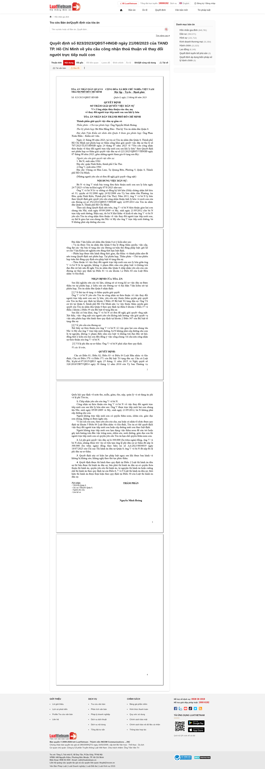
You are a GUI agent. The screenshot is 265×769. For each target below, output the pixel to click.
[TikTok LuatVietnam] (190, 709)
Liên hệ (55, 719)
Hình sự (183, 38)
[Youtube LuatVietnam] (185, 709)
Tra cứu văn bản (98, 704)
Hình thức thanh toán (139, 709)
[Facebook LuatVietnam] (175, 709)
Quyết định (160, 10)
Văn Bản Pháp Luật (58, 766)
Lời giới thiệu (58, 704)
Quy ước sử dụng (137, 714)
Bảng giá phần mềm (138, 704)
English (186, 3)
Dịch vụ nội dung (98, 724)
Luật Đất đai (92, 766)
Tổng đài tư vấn (98, 729)
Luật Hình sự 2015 (107, 766)
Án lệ (144, 10)
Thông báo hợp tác (138, 729)
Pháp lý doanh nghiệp (100, 714)
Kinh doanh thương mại (191, 42)
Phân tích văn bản (99, 709)
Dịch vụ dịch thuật (99, 719)
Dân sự (183, 34)
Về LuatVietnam (129, 3)
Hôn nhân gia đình (189, 30)
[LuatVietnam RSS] (200, 709)
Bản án (132, 10)
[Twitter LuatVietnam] (195, 709)
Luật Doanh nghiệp (76, 766)
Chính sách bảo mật (138, 719)
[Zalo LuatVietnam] (180, 709)
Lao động (184, 49)
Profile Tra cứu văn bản (62, 714)
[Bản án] (65, 6)
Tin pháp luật (204, 10)
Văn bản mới (181, 10)
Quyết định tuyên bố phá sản (194, 53)
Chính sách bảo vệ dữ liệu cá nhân (145, 724)
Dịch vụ (173, 3)
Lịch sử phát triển (59, 709)
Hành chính (185, 45)
